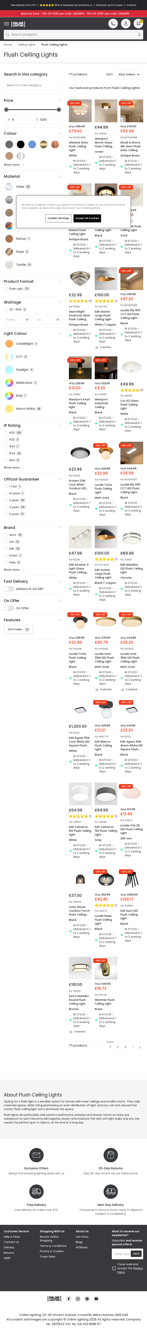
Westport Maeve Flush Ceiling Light (77, 230)
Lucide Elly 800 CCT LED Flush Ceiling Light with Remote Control (130, 317)
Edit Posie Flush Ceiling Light (130, 228)
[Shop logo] (18, 24)
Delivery (9, 1247)
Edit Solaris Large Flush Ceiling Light (103, 315)
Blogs (79, 1242)
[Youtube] (96, 1299)
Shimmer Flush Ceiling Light (105, 1002)
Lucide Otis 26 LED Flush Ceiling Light (131, 829)
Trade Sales (47, 1257)
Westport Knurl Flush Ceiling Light (79, 403)
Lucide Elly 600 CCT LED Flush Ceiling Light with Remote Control (130, 492)
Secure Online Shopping (49, 1238)
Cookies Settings (58, 218)
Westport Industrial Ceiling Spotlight (101, 405)
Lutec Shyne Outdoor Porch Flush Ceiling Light (79, 912)
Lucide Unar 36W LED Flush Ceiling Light (104, 657)
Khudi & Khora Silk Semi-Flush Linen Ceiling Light (130, 148)
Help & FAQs (12, 1237)
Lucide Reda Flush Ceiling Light (103, 919)
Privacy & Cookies (52, 1251)
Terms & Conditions (53, 1246)
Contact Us (11, 1242)
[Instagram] (78, 1299)
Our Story (82, 1237)
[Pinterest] (87, 1299)
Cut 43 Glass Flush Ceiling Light (129, 404)
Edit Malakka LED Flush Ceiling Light (131, 568)
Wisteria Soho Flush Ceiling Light (78, 146)
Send (136, 1253)
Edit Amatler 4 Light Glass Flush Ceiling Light (79, 570)
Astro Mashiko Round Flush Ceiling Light (79, 1000)
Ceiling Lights (27, 44)
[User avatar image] (126, 23)
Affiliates (81, 1247)
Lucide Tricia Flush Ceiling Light (103, 488)
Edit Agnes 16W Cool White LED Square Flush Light (79, 743)
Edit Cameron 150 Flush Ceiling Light (80, 831)
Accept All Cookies (87, 218)
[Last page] (139, 1047)
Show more (12, 165)
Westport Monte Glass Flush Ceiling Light (103, 144)
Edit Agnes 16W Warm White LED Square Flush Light (131, 747)
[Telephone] (113, 23)
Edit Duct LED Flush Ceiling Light (129, 914)
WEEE (7, 1258)
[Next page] (132, 1047)
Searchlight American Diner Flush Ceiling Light (79, 317)
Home (8, 44)
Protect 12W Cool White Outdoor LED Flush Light (77, 486)
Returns (9, 1253)
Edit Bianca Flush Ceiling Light (103, 745)
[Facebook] (68, 1299)
